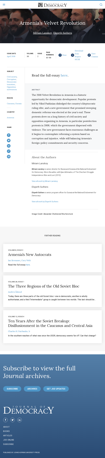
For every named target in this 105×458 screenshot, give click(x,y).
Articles (7, 436)
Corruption (11, 79)
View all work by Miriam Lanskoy (45, 181)
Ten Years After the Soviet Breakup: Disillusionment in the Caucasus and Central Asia (50, 323)
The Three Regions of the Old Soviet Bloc (43, 286)
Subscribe (12, 389)
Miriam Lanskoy (42, 33)
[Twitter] (12, 420)
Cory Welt (26, 260)
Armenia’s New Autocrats (29, 254)
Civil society (12, 77)
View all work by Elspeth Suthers (45, 202)
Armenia (10, 117)
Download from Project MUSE (79, 55)
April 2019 (11, 56)
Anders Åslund (15, 292)
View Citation (94, 55)
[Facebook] (5, 420)
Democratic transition (12, 83)
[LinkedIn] (19, 420)
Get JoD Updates (56, 389)
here (64, 75)
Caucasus (10, 103)
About (6, 427)
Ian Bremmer (14, 260)
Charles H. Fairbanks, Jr (19, 331)
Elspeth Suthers (62, 33)
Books (6, 431)
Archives (32, 389)
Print (64, 55)
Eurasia (18, 103)
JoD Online (8, 440)
